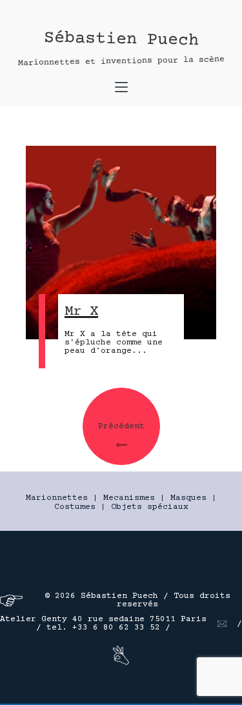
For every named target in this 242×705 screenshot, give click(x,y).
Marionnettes (57, 497)
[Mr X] (121, 242)
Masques (188, 497)
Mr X (81, 312)
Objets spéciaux (149, 506)
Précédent (121, 426)
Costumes (75, 506)
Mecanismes (129, 497)
